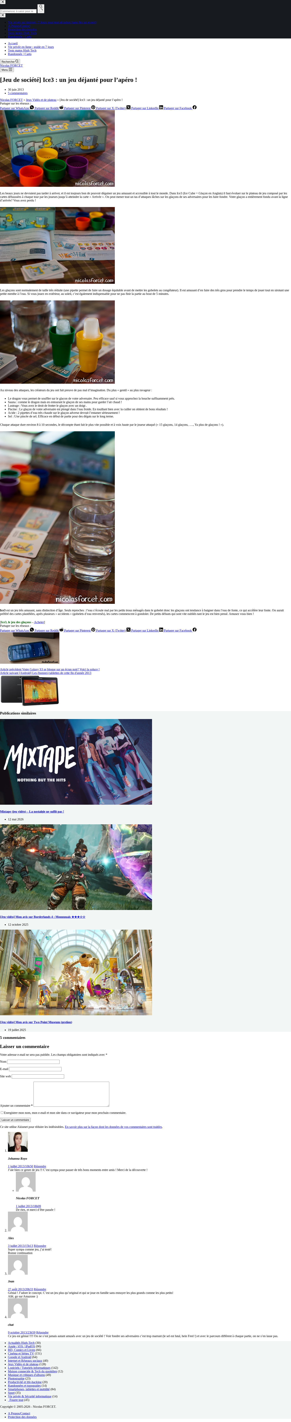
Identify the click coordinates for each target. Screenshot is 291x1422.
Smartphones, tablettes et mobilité (29, 1389)
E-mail (4, 1069)
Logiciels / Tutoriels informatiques (29, 1367)
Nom (3, 1061)
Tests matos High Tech (22, 50)
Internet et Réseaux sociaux (25, 1360)
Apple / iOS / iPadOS (21, 1346)
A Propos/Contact (19, 1413)
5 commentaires (18, 93)
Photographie (16, 1378)
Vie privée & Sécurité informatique (29, 1396)
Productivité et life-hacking (25, 1382)
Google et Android (19, 1357)
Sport (11, 1392)
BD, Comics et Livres (21, 1350)
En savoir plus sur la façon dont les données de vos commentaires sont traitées (113, 1127)
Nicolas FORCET (11, 65)
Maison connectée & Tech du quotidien (32, 1371)
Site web (5, 1076)
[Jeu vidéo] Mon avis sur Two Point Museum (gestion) (36, 1022)
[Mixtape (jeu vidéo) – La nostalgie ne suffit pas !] (76, 803)
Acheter (39, 622)
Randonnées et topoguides (24, 1385)
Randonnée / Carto (19, 54)
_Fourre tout (15, 1400)
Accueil (13, 43)
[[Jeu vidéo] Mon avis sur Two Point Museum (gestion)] (76, 1014)
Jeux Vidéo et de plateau (41, 100)
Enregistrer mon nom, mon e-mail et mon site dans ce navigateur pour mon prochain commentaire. (65, 1112)
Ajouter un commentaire (16, 1105)
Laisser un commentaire (15, 1119)
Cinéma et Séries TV (21, 1353)
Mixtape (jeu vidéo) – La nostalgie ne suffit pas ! (32, 811)
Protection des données (22, 1417)
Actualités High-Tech (21, 1342)
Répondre (40, 1166)
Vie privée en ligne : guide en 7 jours (31, 47)
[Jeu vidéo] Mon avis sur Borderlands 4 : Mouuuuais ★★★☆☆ (42, 917)
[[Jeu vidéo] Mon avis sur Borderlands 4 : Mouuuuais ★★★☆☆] (76, 909)
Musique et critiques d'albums (26, 1375)
